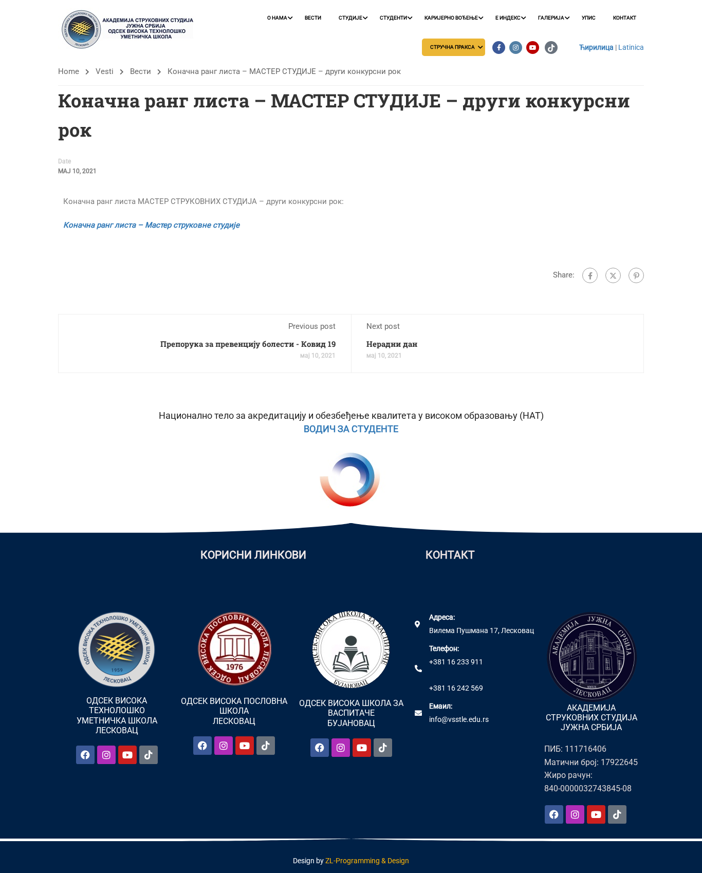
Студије (350, 18)
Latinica (631, 47)
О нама (277, 18)
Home (68, 71)
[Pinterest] (636, 275)
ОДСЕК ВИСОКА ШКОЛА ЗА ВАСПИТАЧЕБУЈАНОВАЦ (351, 713)
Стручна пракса (452, 47)
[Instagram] (106, 755)
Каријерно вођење (451, 18)
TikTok (551, 47)
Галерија (551, 18)
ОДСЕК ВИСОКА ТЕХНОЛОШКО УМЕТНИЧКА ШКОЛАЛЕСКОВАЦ (117, 715)
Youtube (532, 47)
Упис (589, 18)
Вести (313, 18)
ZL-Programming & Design (367, 861)
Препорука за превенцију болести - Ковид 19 (248, 344)
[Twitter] (613, 275)
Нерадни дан (391, 344)
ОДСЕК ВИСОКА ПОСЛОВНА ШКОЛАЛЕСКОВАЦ (234, 711)
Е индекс (508, 18)
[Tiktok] (148, 755)
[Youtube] (127, 755)
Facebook (498, 47)
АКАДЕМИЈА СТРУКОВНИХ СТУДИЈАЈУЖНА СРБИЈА (591, 717)
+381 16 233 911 (456, 662)
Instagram (515, 47)
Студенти (393, 18)
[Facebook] (590, 275)
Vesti (105, 71)
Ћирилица (596, 47)
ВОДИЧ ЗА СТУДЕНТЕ (351, 428)
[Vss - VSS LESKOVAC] (130, 29)
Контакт (624, 18)
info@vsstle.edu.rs (459, 719)
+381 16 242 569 (456, 688)
